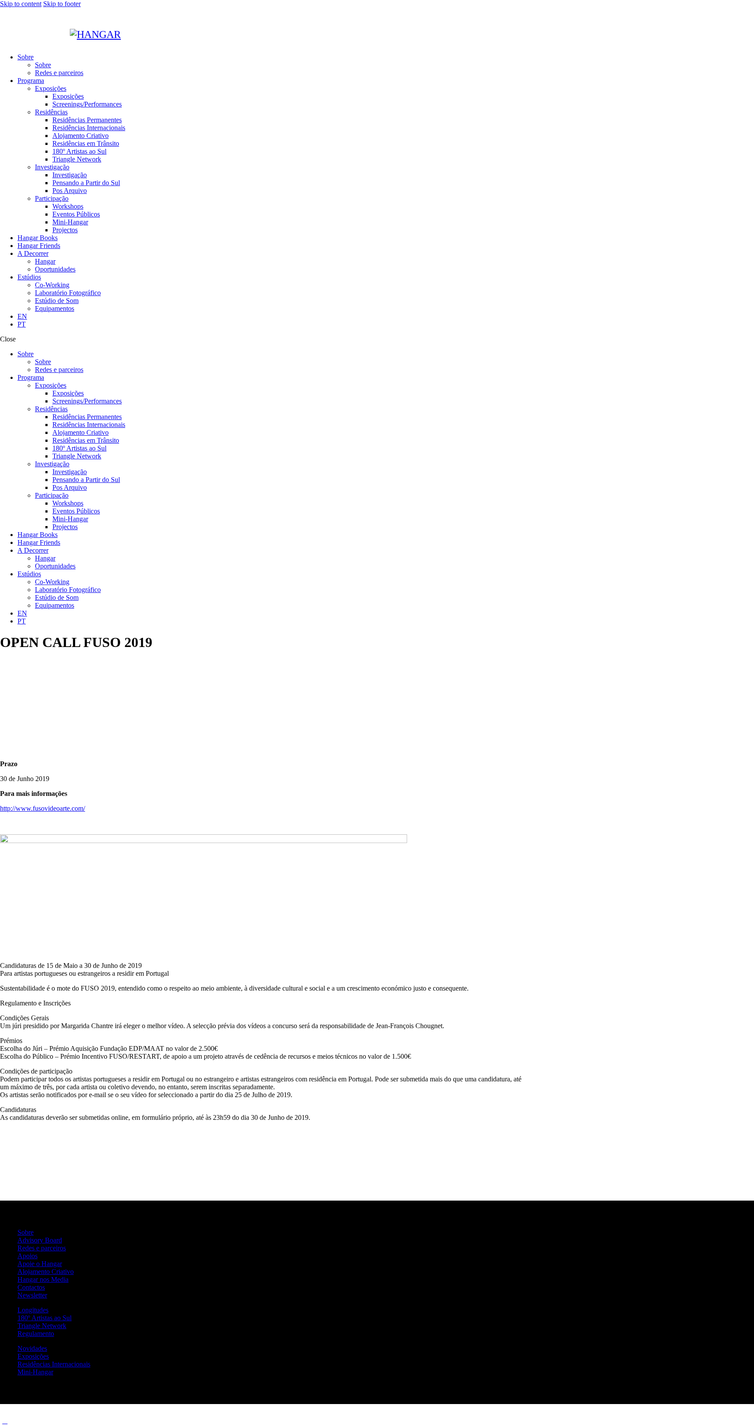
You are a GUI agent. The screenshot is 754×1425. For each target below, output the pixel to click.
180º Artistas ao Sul (44, 1318)
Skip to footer (62, 3)
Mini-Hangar (35, 1372)
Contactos (31, 1287)
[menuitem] (385, 316)
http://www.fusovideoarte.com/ (42, 808)
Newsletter (32, 1295)
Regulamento (35, 1333)
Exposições (33, 1356)
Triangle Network (41, 1325)
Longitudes (32, 1310)
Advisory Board (39, 1240)
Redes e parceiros (41, 1248)
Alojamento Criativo (45, 1271)
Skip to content (20, 3)
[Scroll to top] (5, 1421)
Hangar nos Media (43, 1279)
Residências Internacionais (53, 1364)
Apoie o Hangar (39, 1263)
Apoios (27, 1256)
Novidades (32, 1348)
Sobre (25, 1232)
